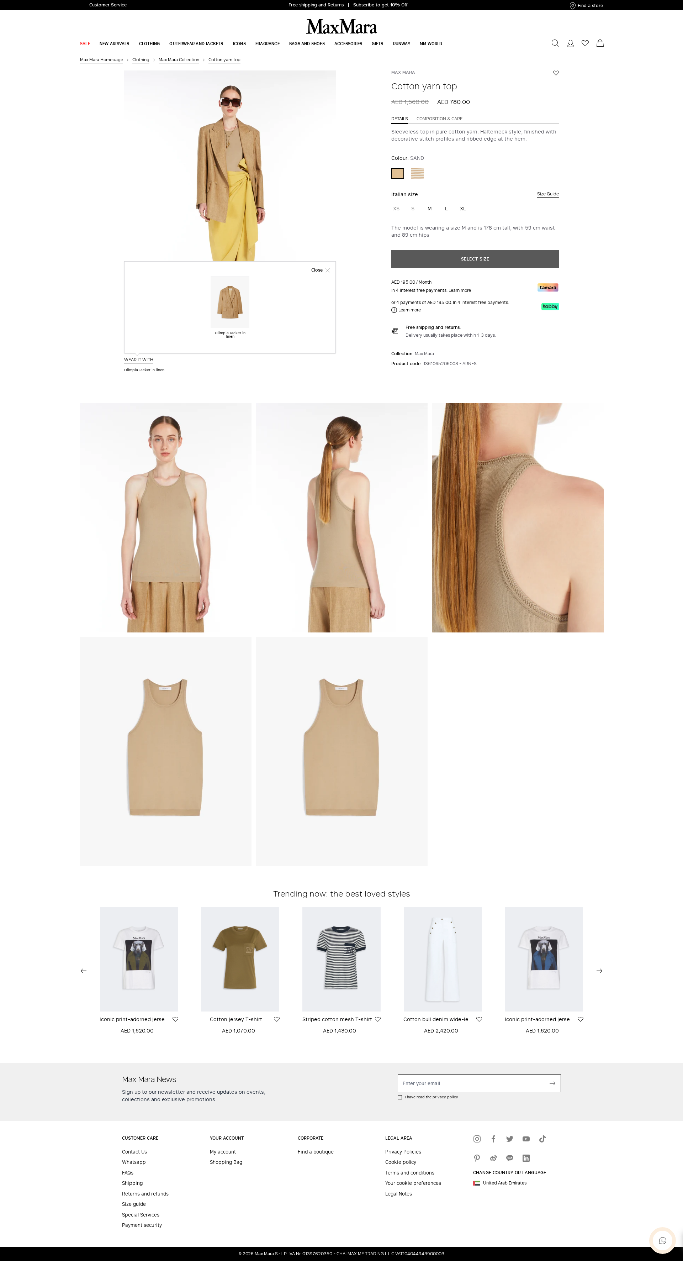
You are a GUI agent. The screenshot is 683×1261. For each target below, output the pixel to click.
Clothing (149, 44)
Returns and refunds (145, 1194)
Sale (85, 44)
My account (223, 1152)
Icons (239, 44)
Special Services (140, 1215)
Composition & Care (439, 119)
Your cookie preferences (413, 1183)
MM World (431, 44)
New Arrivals (114, 44)
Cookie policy (400, 1162)
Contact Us (134, 1152)
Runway (401, 44)
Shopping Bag (226, 1162)
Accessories (348, 44)
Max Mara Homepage (101, 59)
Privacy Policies (403, 1152)
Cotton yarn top (224, 59)
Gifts (377, 44)
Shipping (132, 1183)
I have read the (431, 1097)
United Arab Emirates (504, 1183)
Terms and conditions (409, 1173)
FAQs (127, 1173)
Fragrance (267, 44)
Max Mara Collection (179, 59)
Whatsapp (134, 1162)
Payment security (142, 1225)
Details (399, 119)
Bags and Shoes (307, 44)
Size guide (134, 1204)
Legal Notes (398, 1194)
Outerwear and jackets (196, 44)
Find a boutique (316, 1152)
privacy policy (445, 1097)
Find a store (590, 5)
